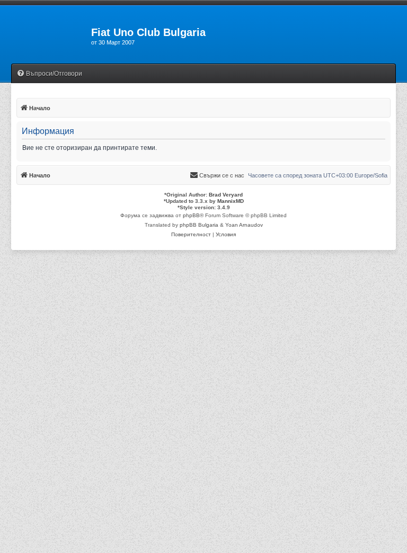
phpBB (191, 215)
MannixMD (230, 201)
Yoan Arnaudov (244, 225)
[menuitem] (49, 74)
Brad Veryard (226, 195)
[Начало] (45, 35)
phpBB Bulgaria (199, 225)
